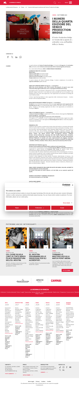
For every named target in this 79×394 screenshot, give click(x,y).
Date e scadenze (29, 334)
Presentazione (69, 307)
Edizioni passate (9, 333)
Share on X (12, 57)
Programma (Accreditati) (28, 315)
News (67, 331)
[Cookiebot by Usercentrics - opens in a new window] (63, 185)
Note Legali (31, 381)
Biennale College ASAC (70, 322)
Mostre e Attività (70, 313)
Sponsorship (28, 292)
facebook (66, 368)
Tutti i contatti (9, 373)
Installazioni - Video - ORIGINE (49, 312)
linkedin (63, 370)
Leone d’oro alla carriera (39, 328)
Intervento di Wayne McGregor (39, 322)
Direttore (27, 323)
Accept (62, 207)
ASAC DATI (68, 326)
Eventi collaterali (9, 324)
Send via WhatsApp (20, 57)
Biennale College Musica (49, 324)
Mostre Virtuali (69, 317)
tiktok (60, 368)
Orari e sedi (8, 336)
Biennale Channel (70, 324)
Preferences (38, 207)
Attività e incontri (70, 316)
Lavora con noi (70, 292)
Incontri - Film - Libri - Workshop (39, 312)
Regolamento (28, 324)
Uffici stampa (26, 375)
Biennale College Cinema (29, 336)
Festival (37, 308)
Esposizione (8, 308)
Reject (17, 207)
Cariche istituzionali (11, 292)
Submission (18, 322)
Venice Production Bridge (27, 332)
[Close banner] (72, 185)
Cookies (43, 381)
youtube (70, 368)
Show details (66, 202)
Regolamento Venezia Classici (29, 326)
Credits (49, 381)
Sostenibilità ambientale (46, 292)
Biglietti (7, 338)
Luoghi (22, 292)
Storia (18, 292)
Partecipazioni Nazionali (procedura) (18, 313)
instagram (63, 368)
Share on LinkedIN (16, 57)
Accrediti (7, 337)
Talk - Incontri (59, 312)
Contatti (42, 293)
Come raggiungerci (8, 345)
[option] (22, 280)
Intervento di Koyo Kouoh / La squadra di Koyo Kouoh (8, 317)
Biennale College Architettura (19, 310)
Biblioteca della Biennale (69, 309)
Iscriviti (43, 372)
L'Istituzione (3, 292)
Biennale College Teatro (60, 322)
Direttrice (7, 309)
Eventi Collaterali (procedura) (19, 317)
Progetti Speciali (70, 314)
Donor (6, 329)
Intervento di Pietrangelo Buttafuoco (8, 312)
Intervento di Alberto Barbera (29, 321)
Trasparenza (63, 292)
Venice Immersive (27, 318)
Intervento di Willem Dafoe (59, 319)
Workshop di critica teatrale (59, 325)
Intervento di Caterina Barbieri (49, 321)
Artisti (6, 320)
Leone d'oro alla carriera (49, 326)
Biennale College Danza (39, 325)
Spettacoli (38, 310)
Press (6, 348)
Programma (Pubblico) (28, 312)
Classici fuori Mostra (28, 339)
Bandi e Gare (56, 292)
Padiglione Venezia (7, 326)
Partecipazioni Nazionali (8, 322)
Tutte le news (66, 270)
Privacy (38, 381)
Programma (38, 309)
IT (59, 2)
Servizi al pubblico (7, 342)
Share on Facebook (8, 57)
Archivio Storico (69, 312)
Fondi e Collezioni (68, 319)
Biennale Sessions (7, 331)
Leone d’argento (39, 330)
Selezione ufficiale (27, 310)
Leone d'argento (49, 329)
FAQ (6, 340)
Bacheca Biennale (36, 292)
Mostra (16, 308)
